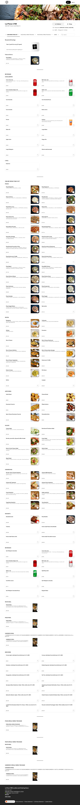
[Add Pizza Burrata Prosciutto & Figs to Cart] (38, 252)
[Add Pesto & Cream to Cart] (38, 375)
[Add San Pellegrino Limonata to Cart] (73, 586)
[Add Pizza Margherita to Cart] (38, 192)
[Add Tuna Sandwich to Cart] (73, 508)
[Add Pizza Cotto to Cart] (73, 212)
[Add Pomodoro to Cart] (73, 336)
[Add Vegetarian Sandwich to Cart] (38, 508)
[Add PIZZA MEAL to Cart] (38, 626)
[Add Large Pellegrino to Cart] (38, 155)
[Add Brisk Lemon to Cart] (73, 115)
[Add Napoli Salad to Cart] (38, 464)
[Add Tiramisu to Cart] (38, 532)
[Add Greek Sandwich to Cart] (38, 498)
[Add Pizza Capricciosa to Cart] (38, 222)
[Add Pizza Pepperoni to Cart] (73, 192)
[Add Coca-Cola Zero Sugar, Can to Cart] (38, 95)
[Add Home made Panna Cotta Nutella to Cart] (73, 532)
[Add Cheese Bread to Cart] (73, 400)
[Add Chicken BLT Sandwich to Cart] (38, 488)
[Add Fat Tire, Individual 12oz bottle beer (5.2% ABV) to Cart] (73, 680)
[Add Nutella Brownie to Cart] (38, 522)
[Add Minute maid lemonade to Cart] (73, 155)
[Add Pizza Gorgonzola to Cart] (73, 292)
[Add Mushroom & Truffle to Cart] (73, 366)
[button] (13, 34)
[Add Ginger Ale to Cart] (73, 145)
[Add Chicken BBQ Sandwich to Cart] (73, 478)
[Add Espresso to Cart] (38, 169)
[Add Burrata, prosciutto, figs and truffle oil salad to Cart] (38, 444)
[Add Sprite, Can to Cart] (73, 95)
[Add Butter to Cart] (38, 385)
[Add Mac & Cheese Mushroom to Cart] (73, 346)
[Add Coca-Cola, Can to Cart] (38, 85)
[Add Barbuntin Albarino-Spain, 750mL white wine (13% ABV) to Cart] (38, 700)
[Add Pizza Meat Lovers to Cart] (38, 212)
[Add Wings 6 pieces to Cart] (73, 410)
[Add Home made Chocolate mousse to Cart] (73, 542)
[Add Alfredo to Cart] (38, 336)
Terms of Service (19, 801)
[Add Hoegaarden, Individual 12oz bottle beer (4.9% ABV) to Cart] (38, 680)
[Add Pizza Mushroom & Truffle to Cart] (38, 262)
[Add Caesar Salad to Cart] (38, 434)
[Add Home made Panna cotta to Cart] (38, 542)
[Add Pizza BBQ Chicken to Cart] (73, 272)
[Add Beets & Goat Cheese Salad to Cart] (38, 454)
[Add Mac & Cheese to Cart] (38, 346)
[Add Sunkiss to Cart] (73, 125)
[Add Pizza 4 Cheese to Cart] (38, 202)
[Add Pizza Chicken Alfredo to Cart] (38, 282)
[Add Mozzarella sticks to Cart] (73, 420)
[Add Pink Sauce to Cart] (73, 375)
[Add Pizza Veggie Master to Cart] (38, 311)
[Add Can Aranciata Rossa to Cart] (73, 105)
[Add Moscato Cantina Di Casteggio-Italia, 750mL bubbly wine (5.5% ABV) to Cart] (73, 710)
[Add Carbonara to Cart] (73, 326)
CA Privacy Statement (39, 801)
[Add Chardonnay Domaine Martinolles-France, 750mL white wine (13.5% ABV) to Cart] (73, 690)
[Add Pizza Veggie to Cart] (73, 302)
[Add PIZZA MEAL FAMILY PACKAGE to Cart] (38, 730)
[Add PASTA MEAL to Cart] (38, 610)
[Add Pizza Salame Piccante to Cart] (38, 232)
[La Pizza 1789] (6, 2)
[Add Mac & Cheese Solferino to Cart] (38, 356)
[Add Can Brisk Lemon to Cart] (38, 586)
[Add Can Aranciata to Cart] (38, 105)
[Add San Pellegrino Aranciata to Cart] (38, 556)
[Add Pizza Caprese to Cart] (73, 222)
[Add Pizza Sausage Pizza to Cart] (73, 232)
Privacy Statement (29, 801)
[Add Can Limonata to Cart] (38, 115)
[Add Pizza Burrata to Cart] (73, 202)
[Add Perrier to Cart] (38, 125)
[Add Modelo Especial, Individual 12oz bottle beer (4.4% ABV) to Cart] (73, 670)
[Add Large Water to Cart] (73, 135)
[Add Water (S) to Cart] (38, 135)
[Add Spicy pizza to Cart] (73, 311)
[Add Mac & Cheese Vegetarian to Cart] (38, 366)
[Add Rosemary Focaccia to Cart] (38, 410)
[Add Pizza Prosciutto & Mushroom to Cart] (73, 252)
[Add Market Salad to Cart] (73, 454)
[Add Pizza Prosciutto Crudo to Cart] (73, 242)
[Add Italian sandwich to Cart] (73, 498)
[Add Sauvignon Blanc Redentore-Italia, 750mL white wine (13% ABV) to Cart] (38, 690)
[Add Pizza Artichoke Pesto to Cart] (73, 262)
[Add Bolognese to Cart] (38, 326)
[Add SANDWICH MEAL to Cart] (38, 645)
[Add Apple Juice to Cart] (38, 145)
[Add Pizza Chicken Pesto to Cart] (73, 282)
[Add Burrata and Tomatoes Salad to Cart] (73, 434)
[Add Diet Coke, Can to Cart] (73, 85)
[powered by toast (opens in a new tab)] (10, 801)
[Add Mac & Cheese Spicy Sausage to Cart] (73, 356)
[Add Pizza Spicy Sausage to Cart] (38, 242)
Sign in (73, 2)
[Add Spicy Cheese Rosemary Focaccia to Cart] (38, 420)
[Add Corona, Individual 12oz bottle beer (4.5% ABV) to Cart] (73, 661)
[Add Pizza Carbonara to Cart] (38, 292)
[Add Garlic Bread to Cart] (38, 400)
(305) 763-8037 (8, 790)
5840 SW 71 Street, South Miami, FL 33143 (14, 791)
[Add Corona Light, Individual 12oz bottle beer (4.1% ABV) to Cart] (38, 661)
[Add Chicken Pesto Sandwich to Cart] (73, 488)
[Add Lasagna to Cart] (73, 385)
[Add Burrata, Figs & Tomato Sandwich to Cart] (38, 478)
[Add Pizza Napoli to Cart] (38, 63)
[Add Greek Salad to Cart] (73, 444)
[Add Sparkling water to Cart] (73, 576)
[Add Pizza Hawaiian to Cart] (38, 302)
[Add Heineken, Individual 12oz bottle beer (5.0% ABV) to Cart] (38, 670)
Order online (8, 796)
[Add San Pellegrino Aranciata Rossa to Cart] (38, 596)
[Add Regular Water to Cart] (73, 596)
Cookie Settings (48, 801)
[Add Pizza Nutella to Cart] (73, 522)
